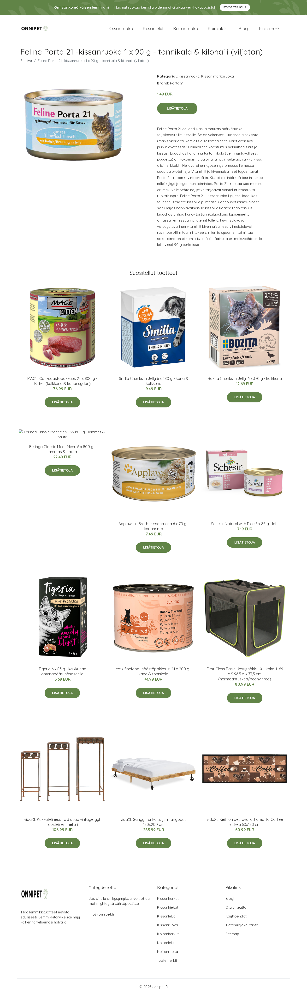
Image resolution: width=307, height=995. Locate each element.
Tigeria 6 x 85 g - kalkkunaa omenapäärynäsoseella (62, 671)
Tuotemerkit (270, 28)
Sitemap (232, 934)
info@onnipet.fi (101, 914)
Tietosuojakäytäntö (241, 925)
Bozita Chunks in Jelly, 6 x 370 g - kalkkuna (245, 378)
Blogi (243, 28)
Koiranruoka (185, 28)
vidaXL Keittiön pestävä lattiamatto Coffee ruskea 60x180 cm (245, 822)
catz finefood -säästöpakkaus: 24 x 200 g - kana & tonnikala (154, 671)
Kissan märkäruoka (217, 76)
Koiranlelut (218, 28)
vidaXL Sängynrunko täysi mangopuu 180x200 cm (153, 822)
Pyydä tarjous (235, 7)
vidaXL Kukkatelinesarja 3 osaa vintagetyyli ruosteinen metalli (62, 822)
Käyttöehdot (236, 916)
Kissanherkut (168, 898)
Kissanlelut (153, 28)
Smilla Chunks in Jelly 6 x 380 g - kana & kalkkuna (153, 381)
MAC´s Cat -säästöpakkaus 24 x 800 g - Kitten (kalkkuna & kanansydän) (62, 381)
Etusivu (26, 60)
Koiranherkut (168, 934)
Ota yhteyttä (235, 907)
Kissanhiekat (167, 907)
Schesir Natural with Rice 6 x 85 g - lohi (244, 523)
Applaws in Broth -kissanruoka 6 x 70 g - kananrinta (153, 526)
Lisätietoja (177, 108)
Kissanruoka (121, 28)
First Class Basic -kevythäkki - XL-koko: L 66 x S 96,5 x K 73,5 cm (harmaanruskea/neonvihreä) (245, 674)
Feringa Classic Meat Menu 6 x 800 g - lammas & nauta (62, 449)
